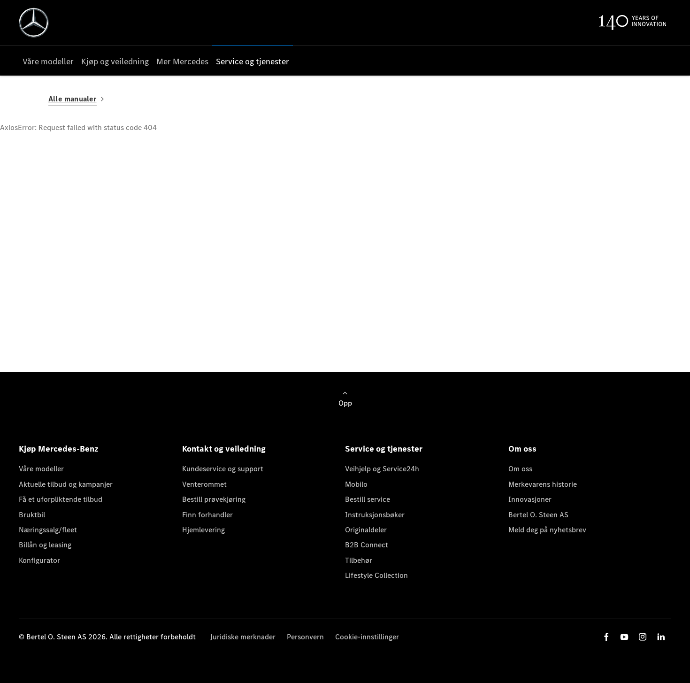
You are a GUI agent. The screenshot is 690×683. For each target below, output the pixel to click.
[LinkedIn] (661, 637)
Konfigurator (39, 560)
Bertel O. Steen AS (538, 515)
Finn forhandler (207, 515)
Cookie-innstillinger (367, 637)
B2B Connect (366, 545)
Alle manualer (72, 99)
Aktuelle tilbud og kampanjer (66, 484)
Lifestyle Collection (376, 575)
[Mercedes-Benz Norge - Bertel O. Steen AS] (34, 23)
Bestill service (367, 499)
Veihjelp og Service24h (382, 469)
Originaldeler (366, 530)
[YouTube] (624, 637)
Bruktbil (32, 515)
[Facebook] (606, 637)
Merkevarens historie (542, 484)
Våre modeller (41, 469)
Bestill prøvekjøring (213, 499)
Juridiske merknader (243, 637)
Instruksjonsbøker (375, 515)
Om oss (520, 469)
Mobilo (356, 484)
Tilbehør (358, 560)
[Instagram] (642, 637)
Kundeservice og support (222, 469)
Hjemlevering (203, 530)
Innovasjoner (530, 499)
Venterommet (204, 484)
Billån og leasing (45, 545)
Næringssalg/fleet (48, 530)
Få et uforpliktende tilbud (60, 499)
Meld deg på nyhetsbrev (547, 530)
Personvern (305, 637)
